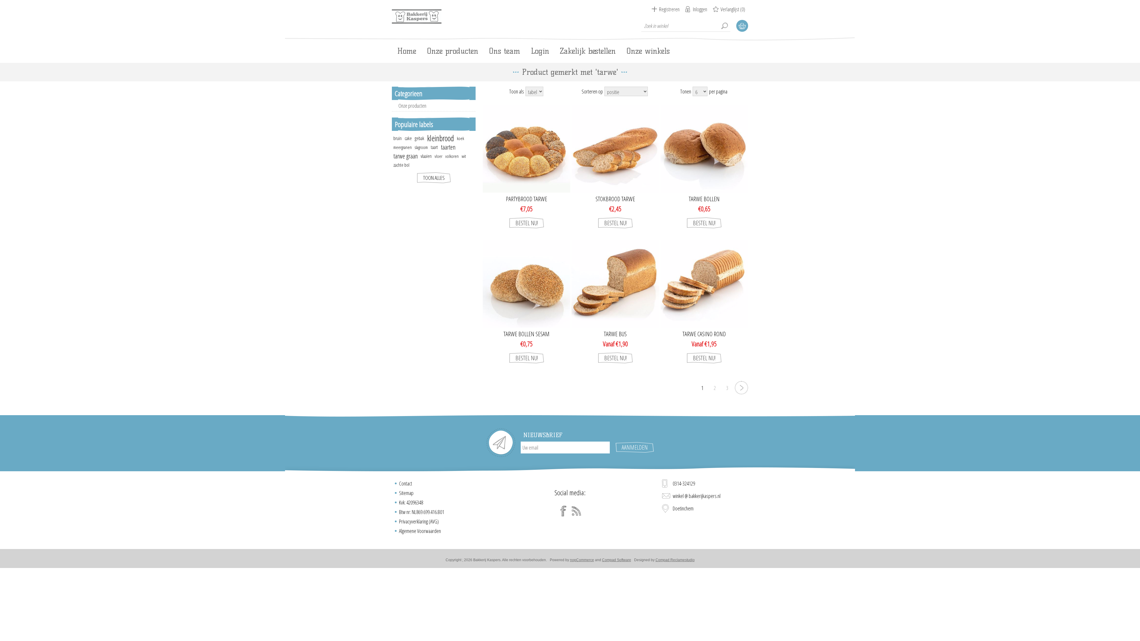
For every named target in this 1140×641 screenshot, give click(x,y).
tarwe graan (405, 156)
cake (408, 138)
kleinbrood (440, 138)
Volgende (741, 387)
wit (464, 156)
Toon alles (434, 177)
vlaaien (426, 156)
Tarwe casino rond (704, 334)
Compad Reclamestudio (675, 560)
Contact (405, 483)
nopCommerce (582, 560)
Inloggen (700, 9)
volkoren (452, 156)
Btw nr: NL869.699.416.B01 (421, 511)
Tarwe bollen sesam (527, 334)
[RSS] (576, 511)
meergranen (402, 147)
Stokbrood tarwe (615, 199)
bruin (397, 138)
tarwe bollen (704, 199)
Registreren (669, 9)
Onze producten (412, 105)
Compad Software (616, 560)
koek (460, 138)
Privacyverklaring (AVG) (419, 521)
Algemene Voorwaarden (420, 530)
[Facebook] (563, 511)
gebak (419, 138)
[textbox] (685, 26)
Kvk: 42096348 (411, 502)
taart (434, 147)
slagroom (421, 147)
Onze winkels (648, 51)
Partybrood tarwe (526, 199)
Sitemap (406, 492)
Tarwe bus (615, 334)
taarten (448, 147)
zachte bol (401, 165)
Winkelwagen (742, 26)
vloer (438, 156)
